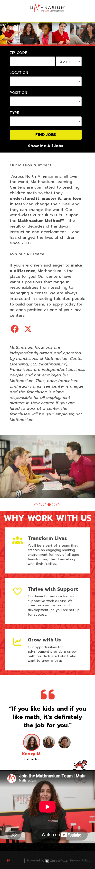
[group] (47, 466)
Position (18, 92)
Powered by (35, 861)
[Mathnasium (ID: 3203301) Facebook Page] (14, 329)
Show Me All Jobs (45, 146)
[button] (36, 504)
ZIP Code (18, 52)
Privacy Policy (80, 861)
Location (19, 72)
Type (14, 112)
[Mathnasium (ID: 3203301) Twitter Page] (28, 329)
